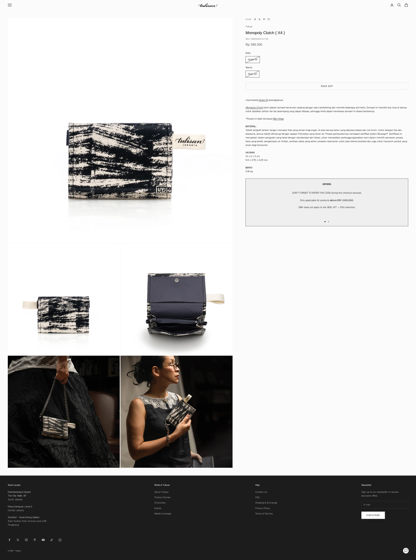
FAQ (257, 497)
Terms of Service (264, 513)
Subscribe (373, 515)
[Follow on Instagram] (26, 539)
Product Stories (162, 497)
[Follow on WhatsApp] (60, 539)
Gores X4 (263, 100)
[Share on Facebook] (255, 19)
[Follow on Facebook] (9, 539)
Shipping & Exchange (266, 502)
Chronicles (159, 502)
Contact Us (261, 491)
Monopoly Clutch (254, 107)
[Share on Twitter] (259, 19)
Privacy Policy (262, 508)
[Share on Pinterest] (264, 19)
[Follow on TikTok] (51, 539)
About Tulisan (161, 491)
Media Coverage (162, 513)
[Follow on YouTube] (43, 539)
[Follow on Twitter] (18, 539)
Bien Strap (278, 118)
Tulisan (249, 26)
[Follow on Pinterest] (34, 539)
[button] (406, 551)
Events (157, 508)
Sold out (327, 86)
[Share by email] (268, 19)
